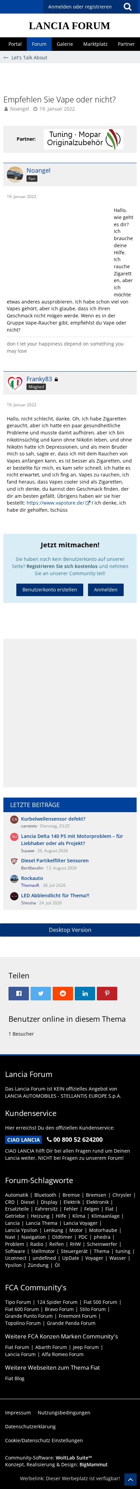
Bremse (71, 1195)
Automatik (16, 1195)
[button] (127, 7)
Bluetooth (45, 1195)
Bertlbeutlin (32, 868)
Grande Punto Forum (29, 1316)
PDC (83, 1237)
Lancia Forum (20, 1354)
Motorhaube (103, 1230)
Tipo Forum (18, 1302)
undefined (44, 1258)
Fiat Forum (17, 1347)
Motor (76, 1230)
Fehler (71, 1209)
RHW (75, 1244)
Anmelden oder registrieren (80, 6)
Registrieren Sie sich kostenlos (62, 566)
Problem (14, 1244)
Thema (101, 1251)
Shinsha (28, 903)
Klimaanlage (105, 1216)
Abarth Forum (51, 1347)
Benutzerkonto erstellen (49, 589)
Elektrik (72, 1202)
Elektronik (97, 1202)
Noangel (19, 108)
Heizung (40, 1216)
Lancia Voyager (81, 1223)
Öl (57, 1265)
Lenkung (53, 1230)
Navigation (33, 1237)
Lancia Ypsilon (21, 1230)
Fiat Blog (14, 1378)
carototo (29, 826)
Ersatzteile (17, 1209)
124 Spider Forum (57, 1302)
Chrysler (122, 1195)
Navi (10, 1237)
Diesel (28, 1202)
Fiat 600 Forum (22, 1309)
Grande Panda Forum (71, 1323)
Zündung (38, 1265)
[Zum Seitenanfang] (130, 1479)
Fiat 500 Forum (100, 1302)
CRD (10, 1202)
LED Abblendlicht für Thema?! (55, 895)
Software (15, 1251)
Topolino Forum (23, 1323)
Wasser (117, 1258)
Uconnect (16, 1258)
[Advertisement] (71, 78)
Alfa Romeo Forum (63, 1354)
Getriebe (15, 1216)
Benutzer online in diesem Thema (67, 1019)
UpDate (70, 1258)
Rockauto (32, 878)
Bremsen (96, 1195)
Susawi (27, 851)
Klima (78, 1216)
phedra (102, 1237)
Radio (36, 1244)
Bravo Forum (59, 1309)
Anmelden (106, 589)
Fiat (109, 1209)
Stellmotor (43, 1251)
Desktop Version (70, 930)
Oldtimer (62, 1237)
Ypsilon (13, 1265)
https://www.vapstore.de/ (55, 502)
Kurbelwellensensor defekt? (53, 819)
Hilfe (61, 1216)
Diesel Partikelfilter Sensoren (55, 860)
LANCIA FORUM (69, 25)
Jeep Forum (86, 1347)
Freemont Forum (78, 1316)
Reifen (56, 1244)
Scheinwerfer (102, 1244)
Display (49, 1202)
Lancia (12, 1223)
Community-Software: (48, 1457)
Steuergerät (74, 1251)
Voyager (94, 1258)
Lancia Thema (41, 1223)
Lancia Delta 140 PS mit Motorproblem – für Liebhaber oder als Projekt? (72, 839)
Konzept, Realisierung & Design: (56, 1464)
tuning (123, 1251)
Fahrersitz (46, 1209)
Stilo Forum (93, 1309)
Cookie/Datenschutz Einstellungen (44, 1440)
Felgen (91, 1209)
